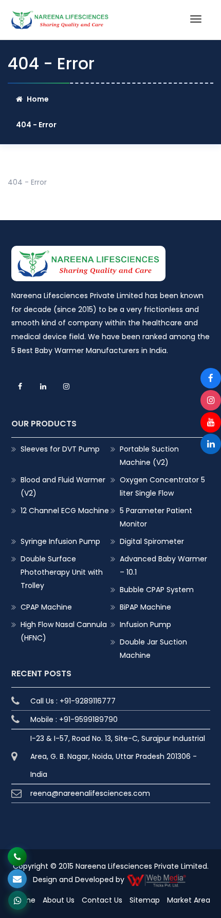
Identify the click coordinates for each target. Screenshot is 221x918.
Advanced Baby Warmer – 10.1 (163, 565)
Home (38, 99)
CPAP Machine (46, 607)
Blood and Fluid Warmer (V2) (63, 486)
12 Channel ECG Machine (65, 510)
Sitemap (145, 900)
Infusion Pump (145, 624)
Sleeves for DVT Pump (60, 449)
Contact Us (102, 900)
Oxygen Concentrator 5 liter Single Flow (162, 486)
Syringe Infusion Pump (60, 541)
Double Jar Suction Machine (153, 648)
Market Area (188, 900)
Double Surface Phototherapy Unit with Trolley (62, 572)
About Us (59, 900)
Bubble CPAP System (157, 589)
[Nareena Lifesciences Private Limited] (60, 17)
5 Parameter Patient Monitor (156, 517)
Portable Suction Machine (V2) (149, 455)
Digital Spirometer (152, 541)
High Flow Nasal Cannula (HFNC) (64, 631)
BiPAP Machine (145, 607)
